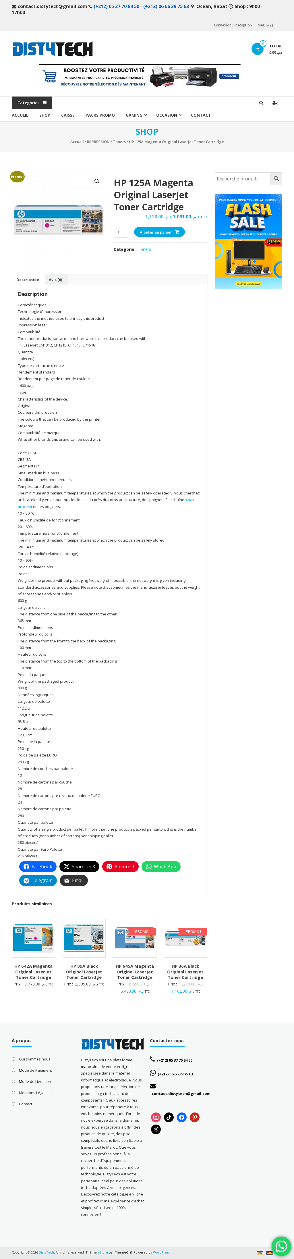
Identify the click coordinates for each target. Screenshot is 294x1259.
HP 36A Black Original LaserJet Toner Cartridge (185, 971)
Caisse (68, 115)
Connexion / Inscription (233, 25)
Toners (119, 141)
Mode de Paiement (35, 1070)
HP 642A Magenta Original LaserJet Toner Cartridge (33, 971)
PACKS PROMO (100, 115)
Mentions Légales (34, 1092)
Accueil (20, 115)
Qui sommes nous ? (36, 1059)
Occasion (166, 115)
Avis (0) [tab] (55, 279)
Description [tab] (27, 279)
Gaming (134, 115)
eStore (103, 1252)
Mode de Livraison (35, 1081)
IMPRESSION (98, 141)
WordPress (161, 1252)
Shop (44, 115)
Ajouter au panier (156, 232)
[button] (97, 181)
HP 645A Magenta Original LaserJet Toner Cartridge (135, 971)
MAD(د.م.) (265, 25)
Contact (201, 115)
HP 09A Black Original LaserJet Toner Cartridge (84, 971)
